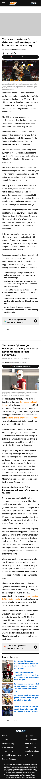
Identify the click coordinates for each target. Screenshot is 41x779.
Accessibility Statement (11, 755)
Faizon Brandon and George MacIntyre (22, 418)
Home (4, 330)
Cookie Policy (7, 751)
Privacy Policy (7, 747)
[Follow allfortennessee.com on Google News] (35, 320)
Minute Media (12, 764)
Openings (29, 736)
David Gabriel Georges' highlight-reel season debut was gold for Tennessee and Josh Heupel (20, 283)
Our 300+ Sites (31, 739)
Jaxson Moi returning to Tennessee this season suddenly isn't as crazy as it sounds (21, 292)
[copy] (14, 53)
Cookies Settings (9, 759)
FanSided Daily (8, 743)
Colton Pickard (10, 49)
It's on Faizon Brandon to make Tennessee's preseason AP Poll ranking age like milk (21, 309)
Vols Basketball (13, 330)
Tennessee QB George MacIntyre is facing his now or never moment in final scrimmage (19, 275)
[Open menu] (3, 3)
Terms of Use (30, 747)
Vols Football (12, 721)
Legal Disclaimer (32, 751)
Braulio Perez (10, 362)
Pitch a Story (30, 743)
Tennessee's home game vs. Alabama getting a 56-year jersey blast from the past (21, 301)
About (4, 736)
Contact (5, 739)
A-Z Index (29, 755)
